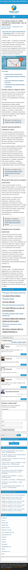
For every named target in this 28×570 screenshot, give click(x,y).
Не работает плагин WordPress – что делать (12, 475)
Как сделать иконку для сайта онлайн (11, 466)
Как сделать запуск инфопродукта (17, 495)
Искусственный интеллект (8, 532)
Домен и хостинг (6, 527)
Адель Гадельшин (7, 26)
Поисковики (4, 544)
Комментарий (5, 409)
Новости (4, 539)
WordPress (4, 518)
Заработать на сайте (7, 530)
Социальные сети (6, 551)
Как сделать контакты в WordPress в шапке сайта (13, 458)
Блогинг (4, 520)
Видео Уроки (5, 522)
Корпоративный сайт (6, 534)
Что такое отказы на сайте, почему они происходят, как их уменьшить (14, 23)
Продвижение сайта (18, 26)
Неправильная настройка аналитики (14, 84)
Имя (3, 421)
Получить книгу (14, 443)
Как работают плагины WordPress (10, 482)
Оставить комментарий (18, 342)
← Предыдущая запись (7, 337)
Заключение (8, 86)
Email (3, 425)
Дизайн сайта (5, 525)
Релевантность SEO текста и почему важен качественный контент (12, 222)
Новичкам (4, 537)
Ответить (23, 354)
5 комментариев (6, 28)
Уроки (3, 553)
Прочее (3, 549)
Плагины (4, 541)
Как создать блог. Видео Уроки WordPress (13, 1)
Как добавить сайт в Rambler (8, 479)
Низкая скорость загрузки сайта (13, 74)
